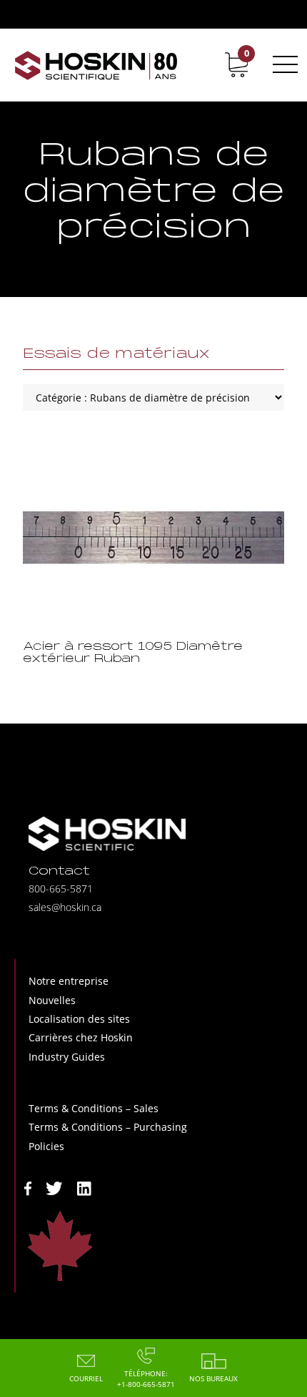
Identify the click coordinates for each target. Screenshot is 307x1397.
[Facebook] (27, 1187)
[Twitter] (54, 1187)
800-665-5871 (61, 888)
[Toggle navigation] (283, 64)
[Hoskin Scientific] (96, 65)
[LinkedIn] (84, 1187)
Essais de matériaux (116, 354)
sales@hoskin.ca (65, 907)
